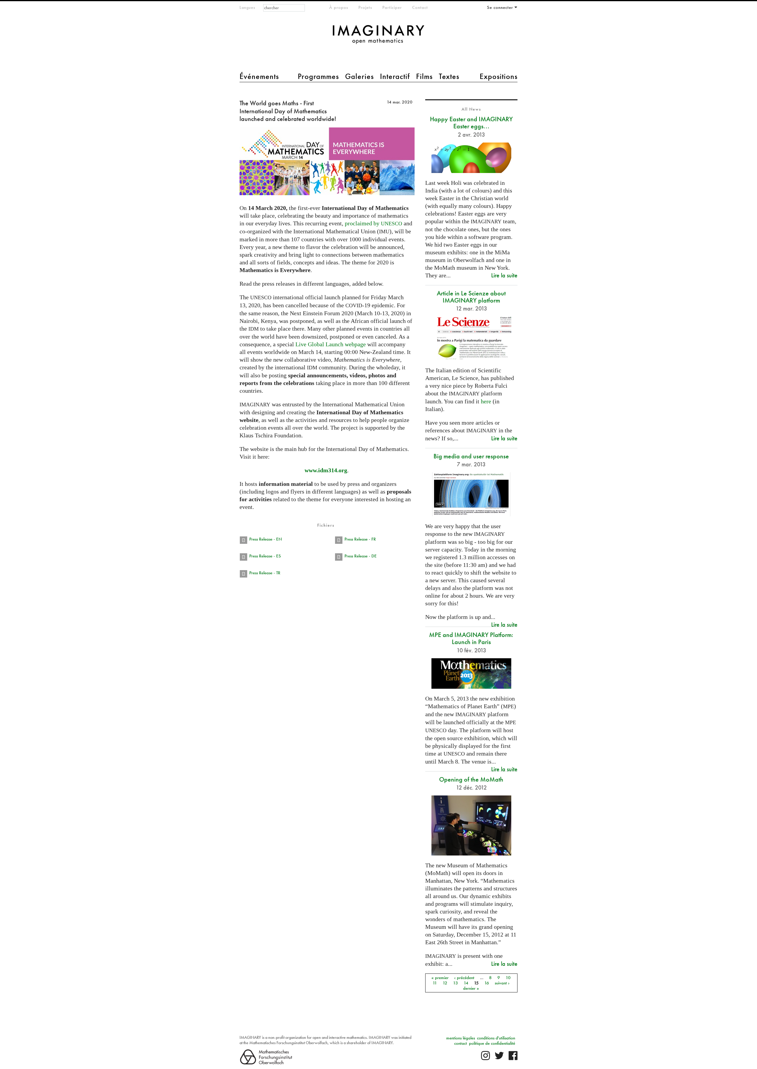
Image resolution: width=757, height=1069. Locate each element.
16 (486, 983)
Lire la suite (504, 275)
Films (424, 76)
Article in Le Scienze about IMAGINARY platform (471, 296)
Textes (449, 76)
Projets (365, 7)
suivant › (502, 983)
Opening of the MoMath (471, 779)
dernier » (471, 988)
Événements (259, 76)
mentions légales (460, 1038)
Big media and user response (471, 456)
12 (445, 983)
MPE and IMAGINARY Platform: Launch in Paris (471, 638)
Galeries (359, 76)
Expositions (498, 76)
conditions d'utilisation (496, 1038)
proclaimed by (373, 223)
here (486, 401)
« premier (440, 977)
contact (460, 1043)
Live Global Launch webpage (330, 344)
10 (508, 977)
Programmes (318, 76)
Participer (392, 7)
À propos (338, 7)
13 (455, 983)
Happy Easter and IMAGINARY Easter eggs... (471, 122)
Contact (420, 7)
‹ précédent (464, 977)
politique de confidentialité (492, 1043)
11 (435, 983)
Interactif (395, 76)
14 (466, 983)
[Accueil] (378, 37)
